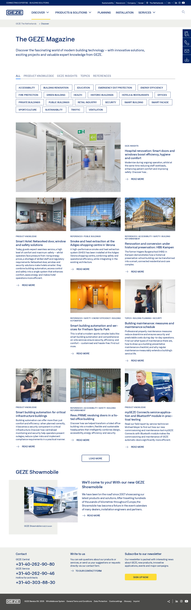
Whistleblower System (55, 601)
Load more (95, 458)
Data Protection (100, 601)
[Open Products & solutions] (90, 12)
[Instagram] (180, 3)
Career (141, 3)
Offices (162, 95)
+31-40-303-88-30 (35, 582)
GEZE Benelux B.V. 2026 (34, 601)
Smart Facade (160, 102)
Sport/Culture (28, 109)
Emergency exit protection (115, 87)
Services (144, 12)
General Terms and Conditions (79, 601)
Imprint (136, 601)
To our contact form (89, 570)
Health (78, 95)
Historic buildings (102, 95)
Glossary (127, 601)
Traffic (75, 109)
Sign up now (140, 577)
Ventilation (96, 109)
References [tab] (102, 75)
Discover (38, 12)
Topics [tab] (85, 75)
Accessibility (27, 87)
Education (83, 87)
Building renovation (56, 87)
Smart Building (133, 102)
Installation (125, 12)
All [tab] (18, 75)
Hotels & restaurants (135, 95)
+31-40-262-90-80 (35, 563)
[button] (156, 3)
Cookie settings (115, 601)
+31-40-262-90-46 (35, 573)
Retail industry (87, 102)
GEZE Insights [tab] (67, 75)
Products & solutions (71, 12)
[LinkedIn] (176, 3)
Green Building (56, 95)
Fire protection (28, 95)
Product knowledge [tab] (39, 75)
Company (132, 3)
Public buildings (59, 102)
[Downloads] (187, 60)
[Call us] (187, 43)
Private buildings (29, 102)
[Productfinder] (187, 34)
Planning (104, 12)
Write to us (77, 553)
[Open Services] (154, 12)
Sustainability (108, 3)
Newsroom (120, 3)
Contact (21, 553)
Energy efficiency (152, 87)
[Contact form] (187, 51)
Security (110, 102)
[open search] (183, 12)
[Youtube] (183, 3)
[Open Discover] (47, 12)
